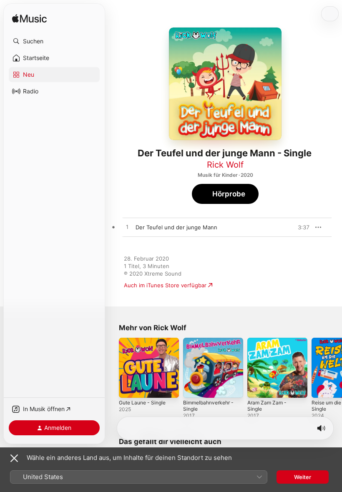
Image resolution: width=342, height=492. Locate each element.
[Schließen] (14, 458)
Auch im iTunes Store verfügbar (165, 285)
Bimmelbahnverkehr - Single (208, 405)
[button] (54, 41)
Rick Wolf (225, 165)
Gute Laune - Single (142, 402)
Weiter (302, 477)
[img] (29, 19)
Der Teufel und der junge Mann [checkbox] (176, 227)
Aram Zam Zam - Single (267, 405)
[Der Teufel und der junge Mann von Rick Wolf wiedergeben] (127, 227)
